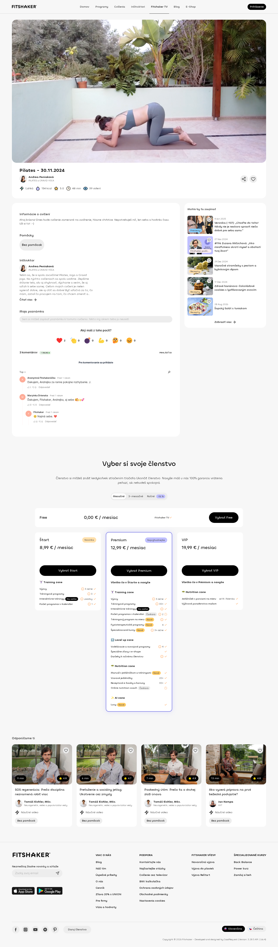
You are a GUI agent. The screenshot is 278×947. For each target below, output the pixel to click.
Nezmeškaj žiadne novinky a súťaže (35, 866)
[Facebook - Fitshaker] (15, 929)
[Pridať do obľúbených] (253, 179)
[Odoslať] (57, 873)
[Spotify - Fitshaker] (45, 929)
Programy (101, 7)
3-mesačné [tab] (135, 496)
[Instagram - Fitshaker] (25, 929)
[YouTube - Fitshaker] (35, 929)
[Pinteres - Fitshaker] (55, 929)
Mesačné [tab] (119, 496)
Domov (84, 7)
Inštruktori (138, 7)
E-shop (191, 7)
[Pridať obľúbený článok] (209, 219)
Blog (177, 7)
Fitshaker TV (159, 7)
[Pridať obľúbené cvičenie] (66, 750)
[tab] (156, 496)
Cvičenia (119, 7)
